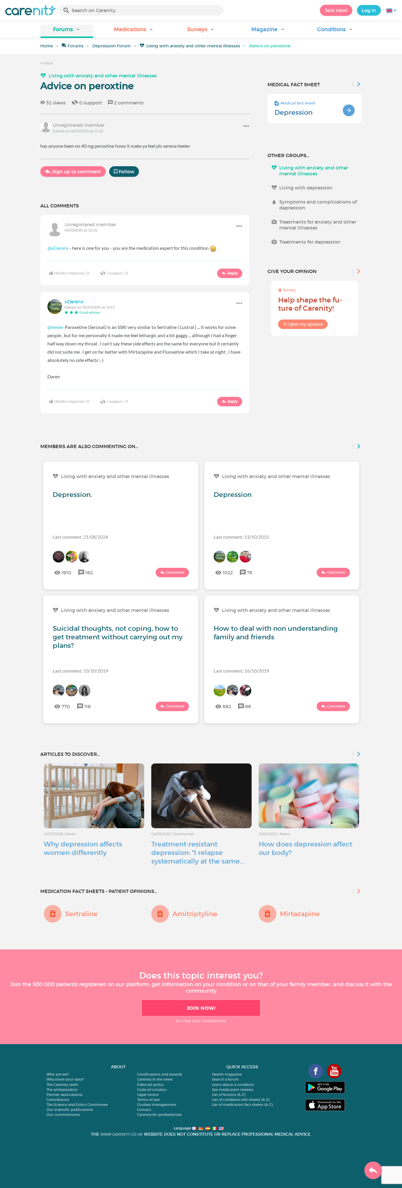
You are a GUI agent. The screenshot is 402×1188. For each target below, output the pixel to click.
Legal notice (148, 1094)
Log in (369, 10)
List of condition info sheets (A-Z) (241, 1099)
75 (249, 572)
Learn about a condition (233, 1084)
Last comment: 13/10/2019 (80, 670)
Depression (294, 112)
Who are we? (57, 1074)
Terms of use (148, 1099)
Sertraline (81, 914)
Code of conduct (152, 1089)
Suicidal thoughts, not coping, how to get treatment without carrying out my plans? (117, 637)
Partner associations (64, 1094)
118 (87, 706)
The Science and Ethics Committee (77, 1104)
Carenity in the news (155, 1079)
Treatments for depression (309, 242)
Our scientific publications (69, 1109)
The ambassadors (61, 1089)
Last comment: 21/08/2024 (80, 537)
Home (46, 46)
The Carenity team (62, 1084)
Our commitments (63, 1114)
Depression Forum (111, 46)
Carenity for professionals (159, 1114)
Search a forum (225, 1079)
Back (48, 63)
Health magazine (227, 1074)
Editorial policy (150, 1084)
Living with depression (306, 188)
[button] (66, 31)
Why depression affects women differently (83, 848)
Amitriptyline (194, 914)
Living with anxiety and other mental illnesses (193, 46)
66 (248, 706)
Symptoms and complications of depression (318, 205)
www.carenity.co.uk (121, 1134)
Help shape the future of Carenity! (310, 304)
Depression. (72, 494)
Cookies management (156, 1104)
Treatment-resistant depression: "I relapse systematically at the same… (197, 852)
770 (66, 706)
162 (89, 572)
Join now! (336, 10)
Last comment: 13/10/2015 (241, 537)
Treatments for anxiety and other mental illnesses (317, 225)
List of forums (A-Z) (228, 1094)
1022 (227, 572)
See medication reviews (232, 1089)
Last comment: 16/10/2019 (241, 670)
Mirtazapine (300, 914)
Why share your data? (65, 1079)
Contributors (57, 1099)
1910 (66, 572)
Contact (144, 1109)
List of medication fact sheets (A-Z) (242, 1104)
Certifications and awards (159, 1074)
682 (226, 706)
